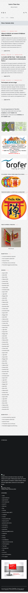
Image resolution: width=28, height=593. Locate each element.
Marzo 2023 (4, 338)
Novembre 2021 (5, 371)
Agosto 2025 (5, 291)
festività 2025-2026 (6, 518)
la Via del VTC (5, 527)
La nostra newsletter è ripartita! (8, 256)
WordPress (21, 589)
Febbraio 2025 (5, 302)
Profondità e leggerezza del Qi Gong (9, 264)
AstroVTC (4, 504)
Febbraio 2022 (5, 365)
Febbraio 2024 (5, 319)
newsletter (3, 31)
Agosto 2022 (5, 352)
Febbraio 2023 (5, 340)
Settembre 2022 (5, 350)
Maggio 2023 (5, 333)
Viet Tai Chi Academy (6, 554)
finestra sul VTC (5, 520)
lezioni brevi (4, 529)
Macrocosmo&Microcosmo (7, 531)
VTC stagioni (5, 556)
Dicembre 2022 (5, 344)
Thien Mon (4, 546)
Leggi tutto (7, 50)
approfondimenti (5, 497)
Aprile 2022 (4, 361)
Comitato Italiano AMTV (7, 512)
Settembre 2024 (5, 310)
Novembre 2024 (5, 306)
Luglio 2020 (4, 398)
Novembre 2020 (5, 394)
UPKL (3, 550)
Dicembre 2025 (5, 283)
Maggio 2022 (5, 359)
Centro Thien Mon (14, 4)
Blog (3, 508)
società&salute (5, 539)
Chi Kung (3, 80)
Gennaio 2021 (5, 392)
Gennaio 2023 (5, 342)
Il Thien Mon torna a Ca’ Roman (8, 262)
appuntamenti (5, 499)
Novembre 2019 (5, 409)
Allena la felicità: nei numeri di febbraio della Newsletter (13, 34)
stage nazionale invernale (7, 541)
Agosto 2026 (5, 272)
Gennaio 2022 (5, 367)
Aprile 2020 (4, 400)
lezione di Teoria (5, 260)
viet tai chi (9, 54)
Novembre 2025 (5, 285)
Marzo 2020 (4, 403)
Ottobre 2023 (5, 323)
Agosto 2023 (5, 327)
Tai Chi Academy (5, 543)
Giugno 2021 (4, 382)
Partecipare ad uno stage (9, 82)
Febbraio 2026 (5, 279)
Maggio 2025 (5, 296)
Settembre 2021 (5, 375)
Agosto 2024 (5, 312)
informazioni (5, 525)
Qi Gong (3, 537)
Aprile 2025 (4, 298)
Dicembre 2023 (5, 321)
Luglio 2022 (4, 354)
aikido (3, 495)
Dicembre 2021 (5, 369)
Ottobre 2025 (5, 287)
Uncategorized (5, 548)
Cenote (6, 589)
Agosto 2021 (5, 377)
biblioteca (3, 54)
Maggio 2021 (5, 384)
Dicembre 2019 (5, 407)
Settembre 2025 (5, 289)
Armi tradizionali (5, 501)
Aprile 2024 (4, 317)
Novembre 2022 (5, 346)
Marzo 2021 (4, 388)
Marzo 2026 (4, 277)
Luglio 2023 (4, 329)
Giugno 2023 (4, 331)
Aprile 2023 (4, 335)
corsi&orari (4, 514)
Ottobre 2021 (5, 373)
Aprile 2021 (4, 386)
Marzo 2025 (4, 300)
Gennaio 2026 (5, 281)
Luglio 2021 (4, 379)
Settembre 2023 (5, 325)
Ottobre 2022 (5, 348)
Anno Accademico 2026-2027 (8, 258)
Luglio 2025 (4, 293)
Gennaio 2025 (5, 304)
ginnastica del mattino (7, 522)
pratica (3, 535)
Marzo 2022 (4, 363)
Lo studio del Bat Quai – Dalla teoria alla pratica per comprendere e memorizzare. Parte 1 (13, 59)
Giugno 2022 (4, 356)
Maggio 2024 (5, 314)
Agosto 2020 (5, 396)
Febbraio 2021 (5, 390)
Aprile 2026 (4, 275)
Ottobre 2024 (5, 308)
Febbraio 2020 (5, 405)
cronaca (4, 516)
